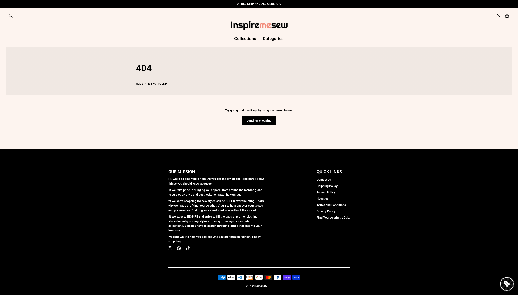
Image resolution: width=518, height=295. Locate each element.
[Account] (498, 15)
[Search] (10, 15)
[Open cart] (507, 15)
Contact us (324, 179)
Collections (245, 38)
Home (139, 83)
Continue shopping (259, 120)
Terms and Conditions (331, 205)
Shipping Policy (327, 186)
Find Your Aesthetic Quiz (333, 217)
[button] (170, 248)
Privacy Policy (326, 211)
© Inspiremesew (256, 286)
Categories (273, 38)
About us (322, 198)
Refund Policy (326, 192)
